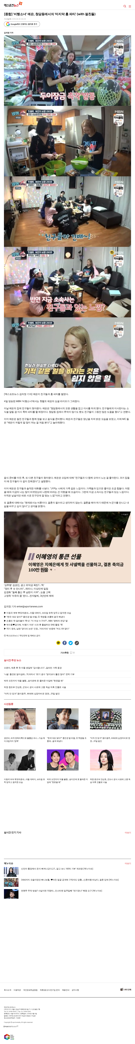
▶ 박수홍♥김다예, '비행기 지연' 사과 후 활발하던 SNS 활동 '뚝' (33, 624)
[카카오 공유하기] (58, 643)
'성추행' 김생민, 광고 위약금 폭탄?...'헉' (24, 585)
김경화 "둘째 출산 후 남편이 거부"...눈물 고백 (27, 592)
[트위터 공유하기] (70, 643)
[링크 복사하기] (76, 643)
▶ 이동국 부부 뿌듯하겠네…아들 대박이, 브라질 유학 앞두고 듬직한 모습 (37, 613)
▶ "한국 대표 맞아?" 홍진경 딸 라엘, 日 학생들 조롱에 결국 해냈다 (34, 616)
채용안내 (65, 990)
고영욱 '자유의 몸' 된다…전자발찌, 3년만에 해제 (29, 595)
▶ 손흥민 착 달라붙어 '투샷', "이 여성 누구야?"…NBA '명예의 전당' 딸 (36, 620)
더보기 (128, 832)
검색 (125, 6)
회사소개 (7, 990)
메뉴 (130, 6)
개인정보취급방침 (30, 990)
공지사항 (75, 990)
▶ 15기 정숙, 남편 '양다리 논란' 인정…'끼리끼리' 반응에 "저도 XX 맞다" (36, 628)
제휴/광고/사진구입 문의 (50, 990)
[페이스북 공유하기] (64, 643)
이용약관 (17, 990)
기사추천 (68, 652)
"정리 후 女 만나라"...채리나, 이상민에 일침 (26, 588)
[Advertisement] (24, 939)
